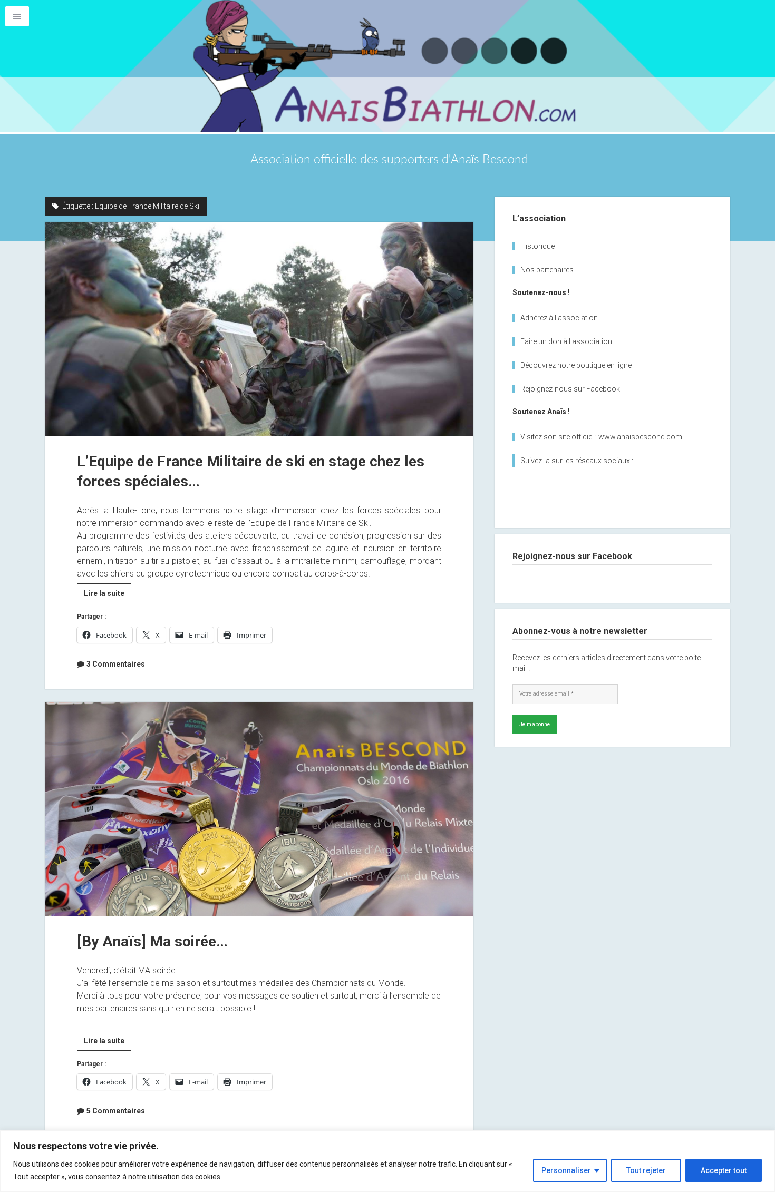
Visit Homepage (387, 66)
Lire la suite (107, 596)
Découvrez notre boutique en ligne (576, 365)
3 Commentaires (115, 664)
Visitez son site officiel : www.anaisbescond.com (601, 437)
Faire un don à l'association (566, 341)
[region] (387, 1161)
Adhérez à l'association (559, 318)
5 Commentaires (115, 1111)
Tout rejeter (646, 1170)
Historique (537, 246)
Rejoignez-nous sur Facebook (570, 389)
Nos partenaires (547, 270)
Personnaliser (566, 1170)
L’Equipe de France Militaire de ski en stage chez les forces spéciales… (259, 329)
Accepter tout (724, 1170)
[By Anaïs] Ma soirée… (259, 809)
